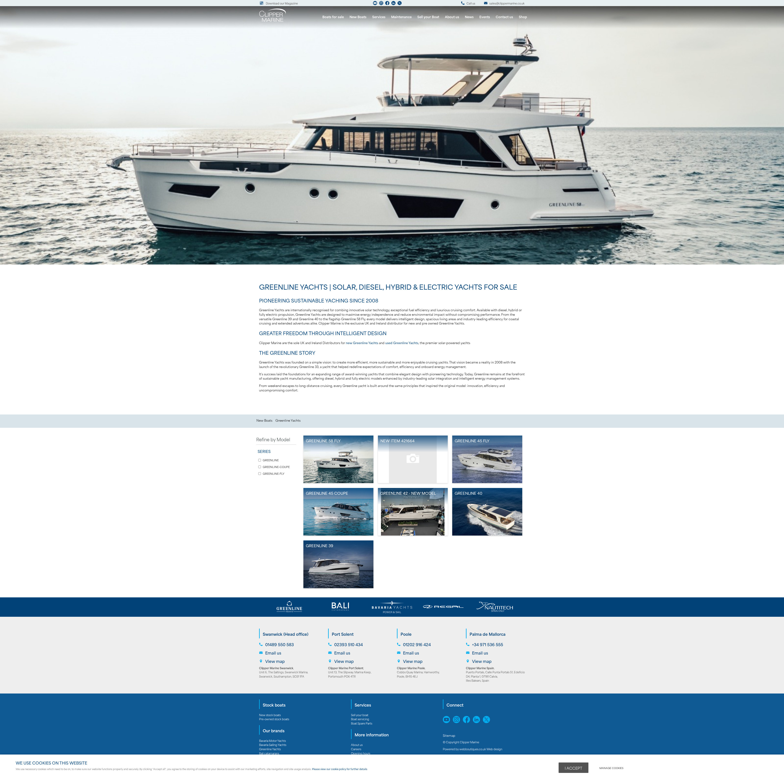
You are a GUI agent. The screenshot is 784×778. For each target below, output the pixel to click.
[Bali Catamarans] (340, 607)
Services (378, 16)
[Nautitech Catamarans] (494, 607)
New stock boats (270, 715)
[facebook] (387, 4)
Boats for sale (333, 16)
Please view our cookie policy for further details (339, 769)
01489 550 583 (279, 644)
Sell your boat (359, 715)
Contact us (504, 16)
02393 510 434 (348, 644)
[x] (487, 721)
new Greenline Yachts (362, 342)
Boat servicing (360, 719)
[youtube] (375, 4)
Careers (356, 749)
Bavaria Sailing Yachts (272, 744)
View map (275, 661)
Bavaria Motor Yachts (272, 740)
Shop (523, 16)
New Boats (358, 16)
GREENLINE (271, 460)
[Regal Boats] (443, 607)
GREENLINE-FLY (273, 473)
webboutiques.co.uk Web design (480, 749)
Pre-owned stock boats (274, 719)
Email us (273, 653)
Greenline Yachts (288, 420)
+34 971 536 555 (487, 644)
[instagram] (381, 4)
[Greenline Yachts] (289, 607)
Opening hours (360, 753)
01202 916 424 (417, 644)
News (469, 16)
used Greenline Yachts (401, 342)
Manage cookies (611, 768)
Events (484, 16)
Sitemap (449, 735)
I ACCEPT (573, 768)
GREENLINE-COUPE (276, 467)
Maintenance (401, 16)
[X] (399, 4)
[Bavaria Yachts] (392, 607)
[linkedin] (393, 4)
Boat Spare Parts (361, 723)
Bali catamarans (269, 753)
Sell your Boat (428, 16)
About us (452, 16)
